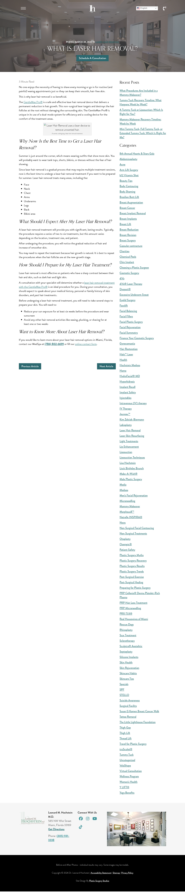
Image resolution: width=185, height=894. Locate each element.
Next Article (106, 366)
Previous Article (30, 366)
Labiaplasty (126, 425)
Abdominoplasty (128, 159)
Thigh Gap (125, 727)
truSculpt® (126, 749)
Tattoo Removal (128, 717)
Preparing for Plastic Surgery (135, 588)
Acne (122, 164)
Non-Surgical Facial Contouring (137, 528)
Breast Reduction (129, 229)
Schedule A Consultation (92, 58)
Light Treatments (129, 441)
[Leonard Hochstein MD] (92, 10)
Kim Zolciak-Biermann (132, 419)
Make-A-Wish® (128, 474)
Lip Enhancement (129, 446)
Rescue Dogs (127, 624)
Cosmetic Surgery (129, 273)
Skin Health (126, 662)
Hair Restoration (129, 349)
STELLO (124, 695)
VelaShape (125, 765)
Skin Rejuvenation (129, 668)
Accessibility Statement (101, 872)
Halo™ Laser (126, 354)
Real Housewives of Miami (134, 619)
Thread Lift (126, 738)
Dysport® (125, 289)
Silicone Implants (129, 657)
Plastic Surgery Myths (132, 555)
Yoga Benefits (127, 793)
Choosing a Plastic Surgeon (134, 267)
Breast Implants (128, 219)
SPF (122, 689)
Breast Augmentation (131, 202)
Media (123, 484)
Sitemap (116, 872)
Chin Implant (127, 262)
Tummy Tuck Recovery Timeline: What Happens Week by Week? (140, 102)
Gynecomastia (127, 343)
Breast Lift (125, 224)
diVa (122, 278)
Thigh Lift (125, 733)
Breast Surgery (128, 240)
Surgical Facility (128, 706)
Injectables (125, 398)
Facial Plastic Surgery (131, 322)
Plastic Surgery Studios (99, 880)
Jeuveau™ (125, 414)
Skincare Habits (128, 673)
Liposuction (126, 452)
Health (123, 360)
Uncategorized (127, 760)
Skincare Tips (127, 679)
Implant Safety (128, 392)
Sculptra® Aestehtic (131, 646)
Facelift (124, 305)
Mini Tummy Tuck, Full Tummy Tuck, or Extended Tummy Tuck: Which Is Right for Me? (143, 133)
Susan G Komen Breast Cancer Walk (139, 711)
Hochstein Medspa (130, 365)
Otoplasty (125, 539)
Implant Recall (127, 387)
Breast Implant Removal (133, 213)
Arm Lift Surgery (129, 170)
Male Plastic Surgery (131, 479)
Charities (124, 251)
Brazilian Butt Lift (129, 197)
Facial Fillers (126, 316)
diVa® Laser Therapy (131, 284)
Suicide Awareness (130, 700)
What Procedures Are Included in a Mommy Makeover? (139, 92)
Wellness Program (129, 776)
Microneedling (127, 501)
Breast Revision (128, 235)
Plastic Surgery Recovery (133, 560)
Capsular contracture (131, 246)
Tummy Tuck (127, 755)
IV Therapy (126, 408)
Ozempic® (126, 544)
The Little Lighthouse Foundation (138, 722)
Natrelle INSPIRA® (131, 517)
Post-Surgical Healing (131, 582)
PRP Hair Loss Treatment (133, 603)
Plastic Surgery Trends (132, 571)
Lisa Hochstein (128, 463)
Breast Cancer (127, 208)
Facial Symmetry (129, 333)
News (123, 522)
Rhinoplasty (126, 630)
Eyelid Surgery (127, 300)
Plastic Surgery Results (132, 566)
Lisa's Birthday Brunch (132, 468)
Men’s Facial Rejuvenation (134, 495)
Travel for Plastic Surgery (133, 744)
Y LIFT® (124, 787)
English (143, 8)
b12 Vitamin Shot (129, 175)
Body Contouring (129, 186)
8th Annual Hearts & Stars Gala (137, 153)
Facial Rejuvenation (130, 327)
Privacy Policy (127, 872)
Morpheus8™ (127, 512)
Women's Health (128, 782)
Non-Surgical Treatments (133, 533)
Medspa (124, 490)
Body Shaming (127, 191)
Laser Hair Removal (107, 42)
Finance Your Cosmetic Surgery (137, 338)
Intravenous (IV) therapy (133, 403)
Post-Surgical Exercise (132, 577)
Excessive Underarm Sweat (134, 295)
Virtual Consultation (131, 771)
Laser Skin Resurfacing (132, 436)
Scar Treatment (128, 635)
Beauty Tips (126, 181)
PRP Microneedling (130, 608)
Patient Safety (127, 550)
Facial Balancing (128, 311)
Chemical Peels (128, 257)
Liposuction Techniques (132, 457)
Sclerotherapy (127, 641)
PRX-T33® (126, 613)
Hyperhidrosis (127, 381)
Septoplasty (126, 651)
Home (123, 371)
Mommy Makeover (130, 506)
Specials (124, 684)
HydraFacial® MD (130, 376)
